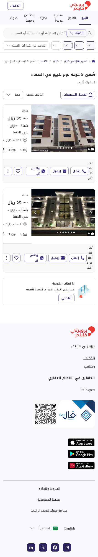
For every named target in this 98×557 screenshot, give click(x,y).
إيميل (56, 171)
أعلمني (66, 298)
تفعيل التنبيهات (75, 94)
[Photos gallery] (63, 128)
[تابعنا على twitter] (43, 547)
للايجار (72, 18)
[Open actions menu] (8, 171)
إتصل (76, 171)
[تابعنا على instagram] (67, 547)
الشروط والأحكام (49, 489)
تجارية (43, 18)
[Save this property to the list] (18, 171)
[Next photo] (91, 128)
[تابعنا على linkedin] (31, 547)
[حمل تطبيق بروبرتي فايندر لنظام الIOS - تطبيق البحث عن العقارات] (81, 442)
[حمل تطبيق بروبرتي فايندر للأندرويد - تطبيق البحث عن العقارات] (81, 454)
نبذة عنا (89, 358)
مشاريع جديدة (58, 17)
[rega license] (49, 413)
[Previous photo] (35, 128)
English (69, 528)
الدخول (15, 5)
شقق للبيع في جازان (75, 61)
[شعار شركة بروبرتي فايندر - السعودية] (80, 6)
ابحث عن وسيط (29, 17)
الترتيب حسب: (34, 94)
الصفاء (79, 33)
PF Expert (88, 390)
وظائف (89, 366)
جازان (56, 61)
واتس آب (35, 171)
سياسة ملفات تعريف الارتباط (49, 510)
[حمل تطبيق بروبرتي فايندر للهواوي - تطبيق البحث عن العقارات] (81, 466)
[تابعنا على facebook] (55, 547)
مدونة (13, 18)
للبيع (84, 18)
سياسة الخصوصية (49, 499)
